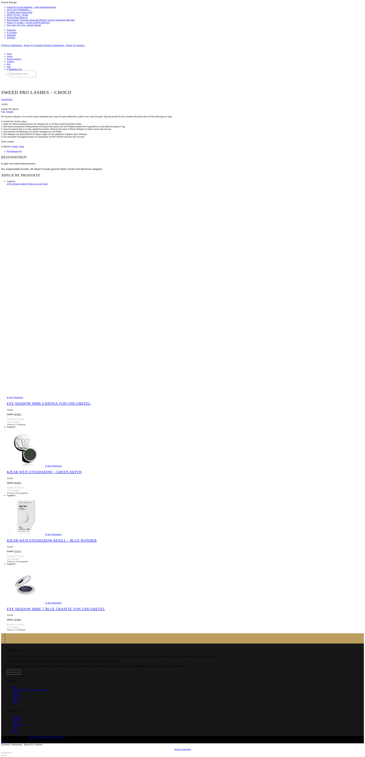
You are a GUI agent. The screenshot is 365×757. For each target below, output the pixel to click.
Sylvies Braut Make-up (17, 17)
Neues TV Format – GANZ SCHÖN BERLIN (28, 22)
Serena (10, 56)
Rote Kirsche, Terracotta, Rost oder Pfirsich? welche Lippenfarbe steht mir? (41, 20)
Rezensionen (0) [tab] (14, 151)
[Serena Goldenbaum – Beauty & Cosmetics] (43, 45)
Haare (15, 692)
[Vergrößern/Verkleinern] (2, 752)
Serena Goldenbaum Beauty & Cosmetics (46, 737)
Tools (9, 99)
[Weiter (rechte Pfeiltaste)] (5, 755)
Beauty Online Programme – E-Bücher (30, 690)
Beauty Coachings (14, 59)
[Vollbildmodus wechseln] (5, 752)
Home (9, 54)
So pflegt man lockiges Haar (19, 12)
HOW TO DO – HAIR (17, 15)
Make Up (17, 697)
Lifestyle (16, 695)
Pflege (15, 700)
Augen (4, 99)
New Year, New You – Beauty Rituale (24, 25)
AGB (15, 722)
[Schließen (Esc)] (11, 752)
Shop (9, 66)
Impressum (17, 717)
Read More (14, 672)
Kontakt (16, 719)
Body (15, 687)
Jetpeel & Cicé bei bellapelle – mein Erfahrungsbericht (31, 7)
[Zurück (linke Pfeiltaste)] (2, 755)
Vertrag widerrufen (182, 749)
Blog (8, 64)
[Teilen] (8, 752)
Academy (10, 61)
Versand (9, 111)
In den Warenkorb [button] (15, 397)
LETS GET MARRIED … (19, 10)
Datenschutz (18, 724)
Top (3, 742)
